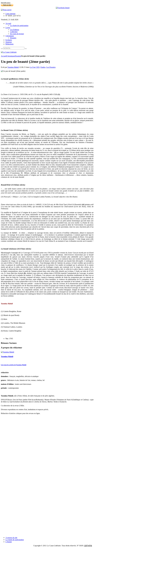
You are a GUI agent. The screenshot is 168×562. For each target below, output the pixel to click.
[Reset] (26, 48)
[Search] (2, 48)
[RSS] (6, 10)
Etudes (42, 67)
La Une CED (35, 67)
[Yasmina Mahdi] (7, 352)
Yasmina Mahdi (13, 67)
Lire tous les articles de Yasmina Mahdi (13, 365)
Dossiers (18, 56)
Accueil (4, 56)
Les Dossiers (51, 67)
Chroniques (11, 56)
